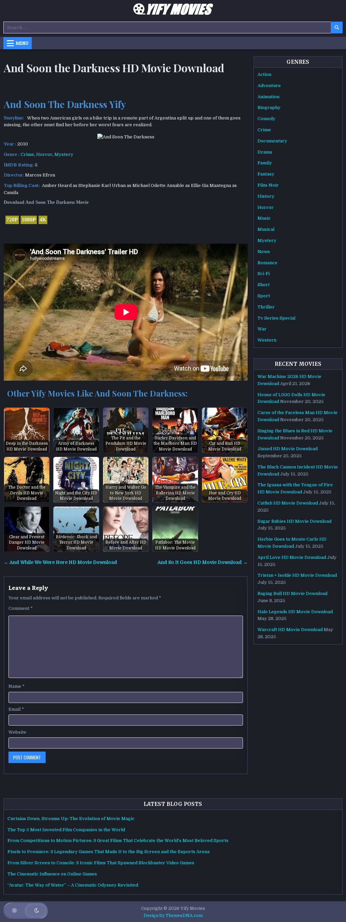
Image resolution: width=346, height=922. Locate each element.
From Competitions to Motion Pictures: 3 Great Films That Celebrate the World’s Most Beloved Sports (117, 840)
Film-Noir (268, 185)
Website (17, 732)
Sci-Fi (263, 273)
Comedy (266, 118)
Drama (264, 152)
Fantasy (265, 174)
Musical (265, 229)
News (263, 251)
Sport (263, 295)
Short (263, 284)
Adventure (269, 85)
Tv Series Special (276, 318)
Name (16, 686)
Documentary (272, 140)
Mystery (63, 154)
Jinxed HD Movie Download (287, 448)
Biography (268, 107)
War (262, 328)
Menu (22, 43)
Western (266, 340)
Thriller (266, 306)
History (265, 196)
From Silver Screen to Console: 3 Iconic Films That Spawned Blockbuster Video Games (100, 862)
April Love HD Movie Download (291, 557)
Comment (20, 608)
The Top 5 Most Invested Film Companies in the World (66, 829)
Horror (44, 154)
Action (264, 74)
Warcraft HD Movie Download (290, 629)
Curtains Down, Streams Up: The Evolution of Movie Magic (70, 818)
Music (264, 218)
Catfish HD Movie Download (287, 503)
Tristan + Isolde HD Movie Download (297, 575)
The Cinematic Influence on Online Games (52, 873)
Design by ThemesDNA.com (173, 915)
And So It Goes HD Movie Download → (202, 562)
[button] (25, 910)
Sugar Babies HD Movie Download (294, 521)
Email (16, 709)
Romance (267, 262)
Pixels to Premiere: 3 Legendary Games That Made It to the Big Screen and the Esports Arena (108, 851)
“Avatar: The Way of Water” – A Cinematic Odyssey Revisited (72, 885)
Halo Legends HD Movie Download (295, 611)
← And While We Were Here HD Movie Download (60, 562)
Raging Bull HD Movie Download (292, 593)
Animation (268, 96)
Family (264, 162)
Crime (27, 154)
